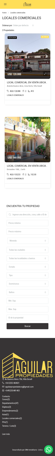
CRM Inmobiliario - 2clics (34, 450)
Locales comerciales (11, 418)
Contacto (6, 396)
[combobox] (23, 25)
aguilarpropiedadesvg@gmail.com (19, 387)
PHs (4, 422)
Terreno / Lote (8, 426)
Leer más (6, 434)
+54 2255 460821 (12, 383)
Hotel (4, 414)
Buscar (28, 326)
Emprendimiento (9, 411)
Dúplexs (5, 407)
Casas (4, 399)
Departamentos (8, 403)
